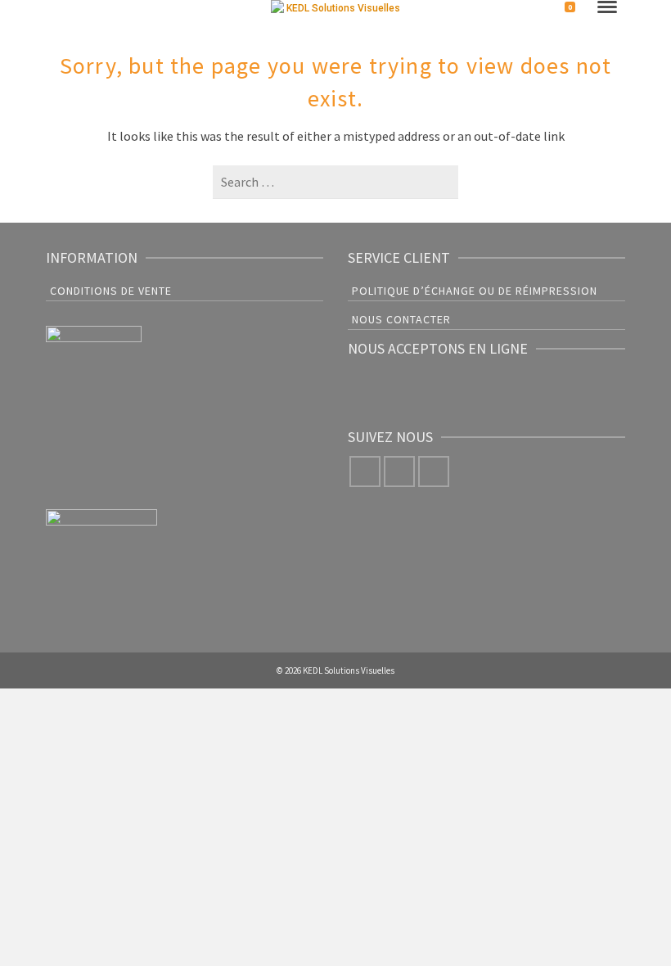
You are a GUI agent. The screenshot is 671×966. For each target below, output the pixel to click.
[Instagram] (399, 471)
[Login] (537, 10)
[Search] (59, 10)
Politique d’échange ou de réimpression (474, 290)
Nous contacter (401, 319)
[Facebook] (365, 471)
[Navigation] (607, 8)
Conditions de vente (111, 290)
